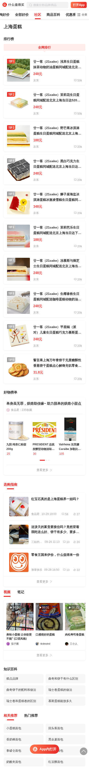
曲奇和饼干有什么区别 (63, 678)
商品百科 (53, 14)
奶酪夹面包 (13, 762)
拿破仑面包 (13, 750)
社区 (37, 14)
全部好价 (22, 14)
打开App (79, 4)
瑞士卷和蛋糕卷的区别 (21, 701)
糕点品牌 (12, 678)
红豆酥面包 (55, 762)
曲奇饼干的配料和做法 (21, 689)
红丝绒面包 (55, 750)
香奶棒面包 (13, 739)
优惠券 (71, 14)
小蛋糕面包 (13, 728)
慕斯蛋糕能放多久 (60, 701)
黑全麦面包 (55, 739)
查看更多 (42, 470)
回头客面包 (55, 728)
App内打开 (47, 749)
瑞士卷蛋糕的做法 (60, 689)
